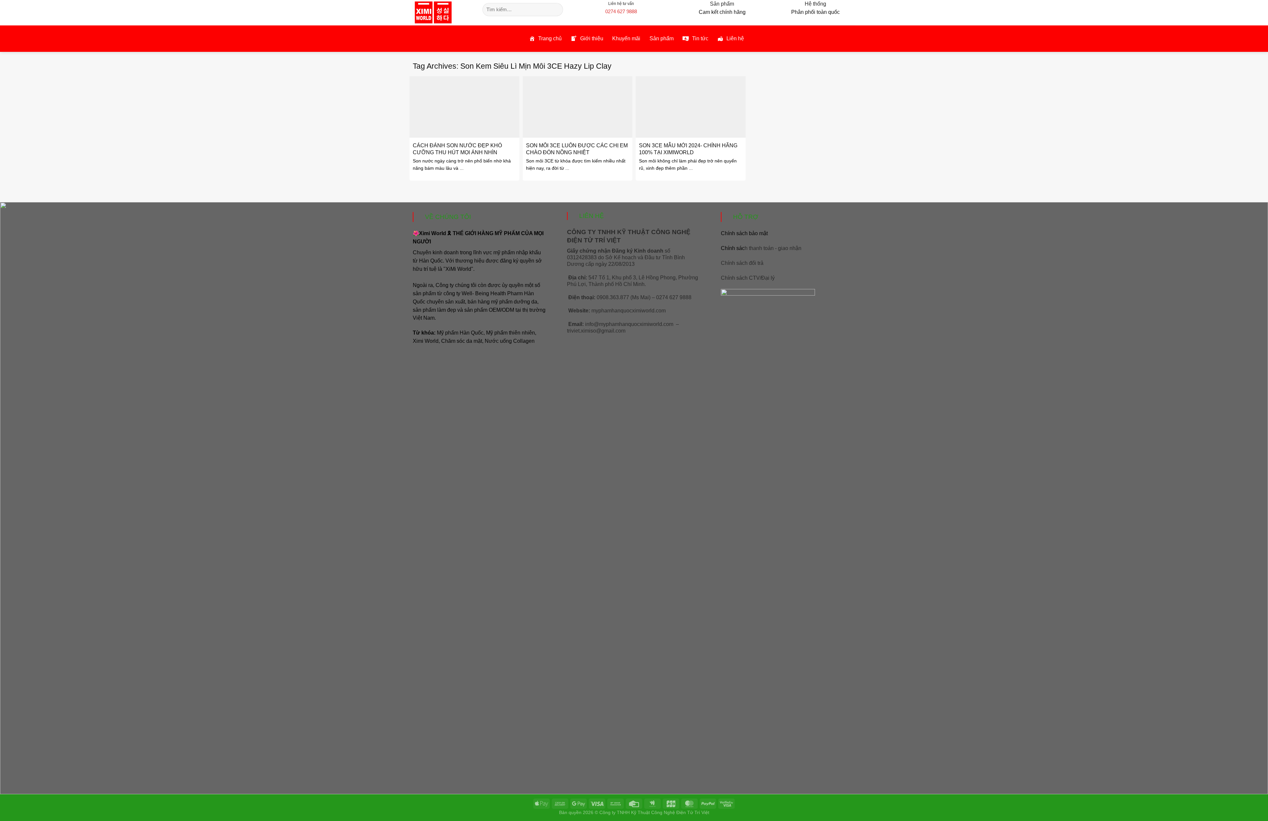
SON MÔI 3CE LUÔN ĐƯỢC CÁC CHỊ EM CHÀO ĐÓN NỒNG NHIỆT (577, 148)
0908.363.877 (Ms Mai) (624, 297)
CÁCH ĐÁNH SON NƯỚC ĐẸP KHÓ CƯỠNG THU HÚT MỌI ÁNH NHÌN (457, 148)
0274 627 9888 (621, 11)
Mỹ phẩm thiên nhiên (510, 333)
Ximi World (426, 341)
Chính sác (761, 248)
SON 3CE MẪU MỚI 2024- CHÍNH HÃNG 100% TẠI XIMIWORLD (688, 148)
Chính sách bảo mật (744, 233)
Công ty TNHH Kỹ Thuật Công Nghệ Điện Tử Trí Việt (654, 812)
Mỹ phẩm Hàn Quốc (460, 333)
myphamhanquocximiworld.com (628, 310)
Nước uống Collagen (510, 341)
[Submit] (556, 9)
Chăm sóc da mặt (461, 341)
